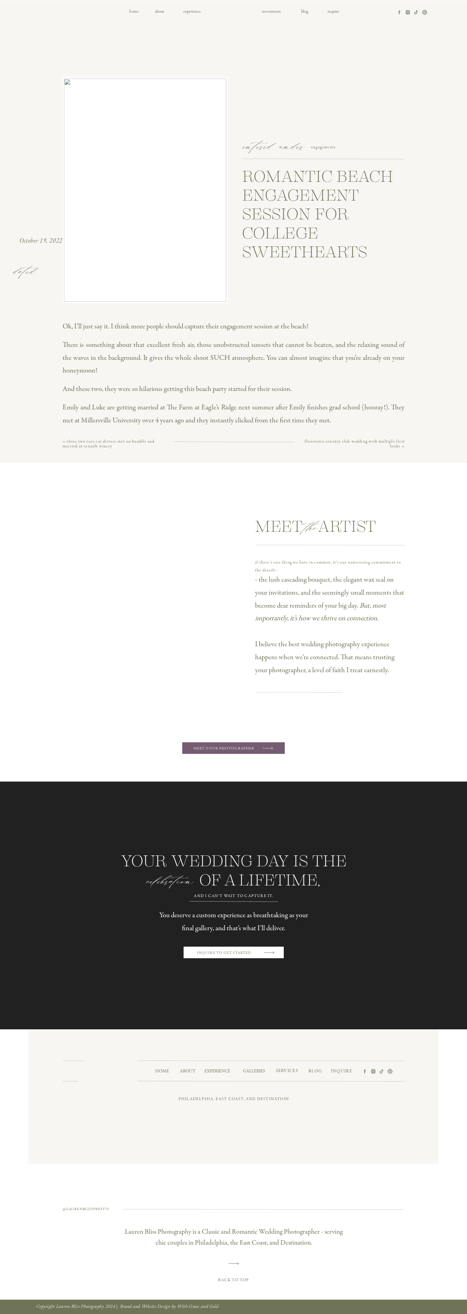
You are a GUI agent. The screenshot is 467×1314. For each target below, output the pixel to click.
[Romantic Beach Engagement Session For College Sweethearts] (145, 190)
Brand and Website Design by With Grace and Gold (169, 1306)
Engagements (323, 147)
